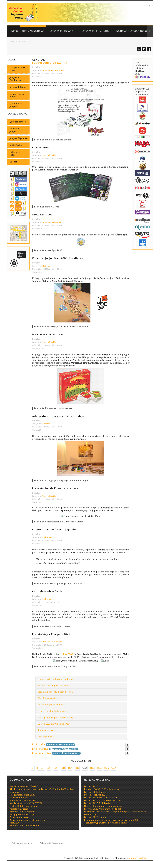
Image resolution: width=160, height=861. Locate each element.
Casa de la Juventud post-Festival (55, 692)
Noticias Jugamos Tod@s (132, 31)
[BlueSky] (18, 189)
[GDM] (142, 166)
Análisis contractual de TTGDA (26, 803)
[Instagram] (18, 184)
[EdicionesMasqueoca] (142, 107)
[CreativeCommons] (18, 173)
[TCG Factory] (142, 187)
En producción (49, 155)
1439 (56, 768)
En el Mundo (40, 748)
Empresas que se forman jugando (54, 529)
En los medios (48, 537)
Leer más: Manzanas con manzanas (53, 408)
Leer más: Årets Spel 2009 (48, 250)
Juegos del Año (18, 87)
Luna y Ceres (40, 147)
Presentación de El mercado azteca (55, 488)
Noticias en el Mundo (95, 31)
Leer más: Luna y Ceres (46, 207)
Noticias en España (61, 31)
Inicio (14, 31)
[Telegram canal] (18, 198)
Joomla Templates (138, 858)
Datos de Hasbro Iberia (47, 591)
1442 (77, 768)
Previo (40, 768)
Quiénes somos (18, 122)
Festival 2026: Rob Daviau (23, 806)
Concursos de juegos (17, 95)
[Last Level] (142, 151)
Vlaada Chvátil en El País (23, 800)
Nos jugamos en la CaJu (22, 795)
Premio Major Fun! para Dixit (51, 634)
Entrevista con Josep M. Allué (53, 685)
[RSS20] (18, 203)
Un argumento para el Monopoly (55, 717)
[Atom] (18, 208)
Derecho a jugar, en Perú (51, 705)
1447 (113, 768)
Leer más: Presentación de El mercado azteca (58, 522)
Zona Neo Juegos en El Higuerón (27, 820)
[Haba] (142, 144)
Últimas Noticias (33, 31)
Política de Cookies (21, 843)
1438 (49, 768)
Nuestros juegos (14, 130)
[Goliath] (142, 99)
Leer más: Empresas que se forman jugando (58, 583)
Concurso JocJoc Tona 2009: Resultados (57, 258)
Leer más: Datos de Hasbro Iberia (52, 626)
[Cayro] (142, 234)
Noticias (46, 266)
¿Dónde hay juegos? (16, 104)
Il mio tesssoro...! (47, 730)
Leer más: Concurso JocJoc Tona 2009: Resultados (61, 326)
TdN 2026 (15, 823)
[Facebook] (18, 179)
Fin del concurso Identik (49, 62)
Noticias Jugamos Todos (53, 70)
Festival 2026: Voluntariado (24, 825)
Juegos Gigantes (18, 138)
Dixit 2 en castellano (48, 698)
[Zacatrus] (142, 137)
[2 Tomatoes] (142, 116)
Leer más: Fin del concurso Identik (52, 140)
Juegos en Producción (16, 78)
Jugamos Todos (41, 752)
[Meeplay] (142, 77)
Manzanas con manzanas (48, 334)
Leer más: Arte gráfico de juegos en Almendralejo (61, 480)
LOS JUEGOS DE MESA (18, 69)
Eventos (46, 424)
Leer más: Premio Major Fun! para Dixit (55, 666)
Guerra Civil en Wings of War (53, 724)
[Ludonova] (142, 158)
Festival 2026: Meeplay (22, 812)
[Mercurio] (142, 203)
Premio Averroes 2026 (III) (24, 786)
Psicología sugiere (20, 809)
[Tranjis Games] (142, 212)
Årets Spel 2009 (42, 214)
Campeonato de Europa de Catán (55, 679)
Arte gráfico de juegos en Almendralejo (58, 415)
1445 (99, 768)
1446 (106, 768)
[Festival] (18, 258)
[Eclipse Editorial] (142, 220)
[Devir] (142, 173)
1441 (70, 768)
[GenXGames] (142, 195)
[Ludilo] (142, 130)
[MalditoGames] (142, 123)
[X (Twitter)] (18, 193)
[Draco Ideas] (142, 180)
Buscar (13, 162)
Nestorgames (45, 737)
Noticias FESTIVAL (21, 41)
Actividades (16, 145)
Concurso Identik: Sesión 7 (52, 711)
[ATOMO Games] (142, 227)
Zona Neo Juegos (19, 797)
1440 (63, 768)
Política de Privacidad (51, 843)
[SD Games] (142, 243)
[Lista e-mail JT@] (18, 213)
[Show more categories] (127, 744)
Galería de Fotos (15, 153)
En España (38, 744)
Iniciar (30, 768)
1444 (92, 768)
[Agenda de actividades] (18, 233)
